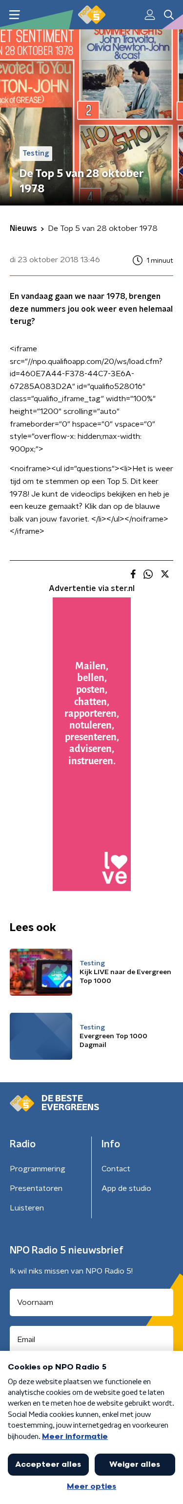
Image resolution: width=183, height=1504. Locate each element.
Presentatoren (36, 1188)
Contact (116, 1169)
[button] (14, 15)
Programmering (37, 1169)
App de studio (126, 1188)
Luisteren (27, 1208)
